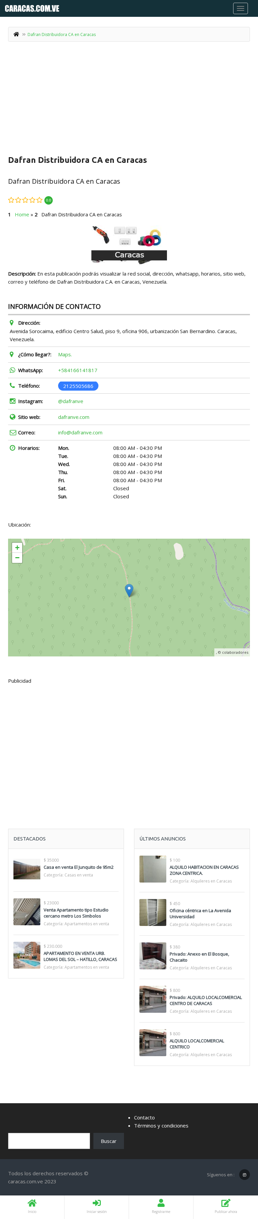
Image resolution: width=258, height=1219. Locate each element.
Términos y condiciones (161, 1125)
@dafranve (70, 401)
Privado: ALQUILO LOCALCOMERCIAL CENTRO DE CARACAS (206, 1000)
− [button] (17, 557)
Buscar (109, 1141)
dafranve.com (73, 417)
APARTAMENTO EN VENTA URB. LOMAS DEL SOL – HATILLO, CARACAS (80, 956)
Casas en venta (78, 875)
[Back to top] (236, 1177)
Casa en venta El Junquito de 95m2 (79, 867)
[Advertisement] (129, 99)
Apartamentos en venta (86, 924)
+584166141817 (77, 370)
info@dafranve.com (80, 432)
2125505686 (78, 385)
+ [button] (17, 547)
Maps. (65, 354)
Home (22, 214)
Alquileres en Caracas (211, 881)
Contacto (144, 1117)
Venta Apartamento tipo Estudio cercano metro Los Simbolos (76, 913)
